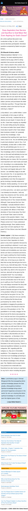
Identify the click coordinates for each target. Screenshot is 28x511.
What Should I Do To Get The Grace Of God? (13, 463)
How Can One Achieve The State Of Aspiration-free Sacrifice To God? (11, 442)
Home (1, 19)
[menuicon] (26, 3)
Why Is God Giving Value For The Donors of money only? (10, 480)
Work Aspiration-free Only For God (10, 435)
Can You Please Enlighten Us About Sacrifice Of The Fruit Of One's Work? (13, 502)
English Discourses (5, 21)
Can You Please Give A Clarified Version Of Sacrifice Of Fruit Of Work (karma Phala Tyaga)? (13, 493)
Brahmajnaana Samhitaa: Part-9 (10, 486)
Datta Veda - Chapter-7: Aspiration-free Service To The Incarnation (11, 449)
